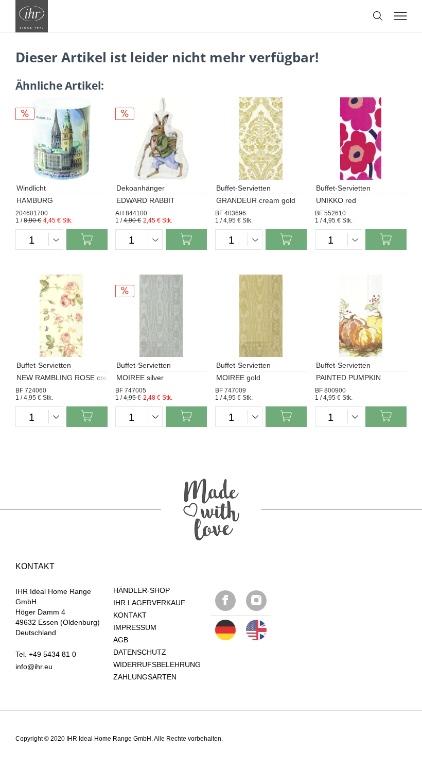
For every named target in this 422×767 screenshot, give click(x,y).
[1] (256, 630)
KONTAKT (130, 615)
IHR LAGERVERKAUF (149, 603)
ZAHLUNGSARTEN (145, 677)
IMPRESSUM (134, 627)
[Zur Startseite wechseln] (31, 16)
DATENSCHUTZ (139, 652)
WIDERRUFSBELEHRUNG (157, 664)
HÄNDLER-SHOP (141, 590)
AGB (120, 640)
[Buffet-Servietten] (261, 138)
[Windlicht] (61, 138)
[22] (225, 630)
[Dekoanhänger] (161, 138)
